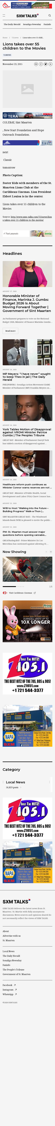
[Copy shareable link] (36, 64)
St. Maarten (9, 940)
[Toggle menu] (4, 15)
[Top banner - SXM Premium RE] (27, 5)
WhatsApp (8, 994)
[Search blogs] (49, 15)
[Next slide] (50, 551)
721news (15, 38)
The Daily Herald (12, 24)
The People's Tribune (13, 969)
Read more (11, 330)
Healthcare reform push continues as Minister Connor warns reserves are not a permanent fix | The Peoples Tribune (27, 486)
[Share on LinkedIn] (50, 64)
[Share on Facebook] (41, 64)
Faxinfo (47, 24)
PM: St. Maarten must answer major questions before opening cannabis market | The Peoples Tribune (24, 534)
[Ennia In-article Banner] (27, 233)
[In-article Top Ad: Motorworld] (27, 115)
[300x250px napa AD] (27, 726)
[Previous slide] (46, 551)
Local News (8, 951)
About (6, 931)
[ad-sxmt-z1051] (27, 673)
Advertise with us (12, 935)
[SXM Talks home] (27, 15)
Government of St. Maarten (16, 974)
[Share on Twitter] (46, 64)
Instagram (8, 989)
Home (5, 38)
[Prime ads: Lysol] (27, 621)
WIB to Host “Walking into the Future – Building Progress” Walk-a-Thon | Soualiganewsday (25, 510)
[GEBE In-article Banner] (27, 142)
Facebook (7, 985)
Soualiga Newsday (32, 24)
